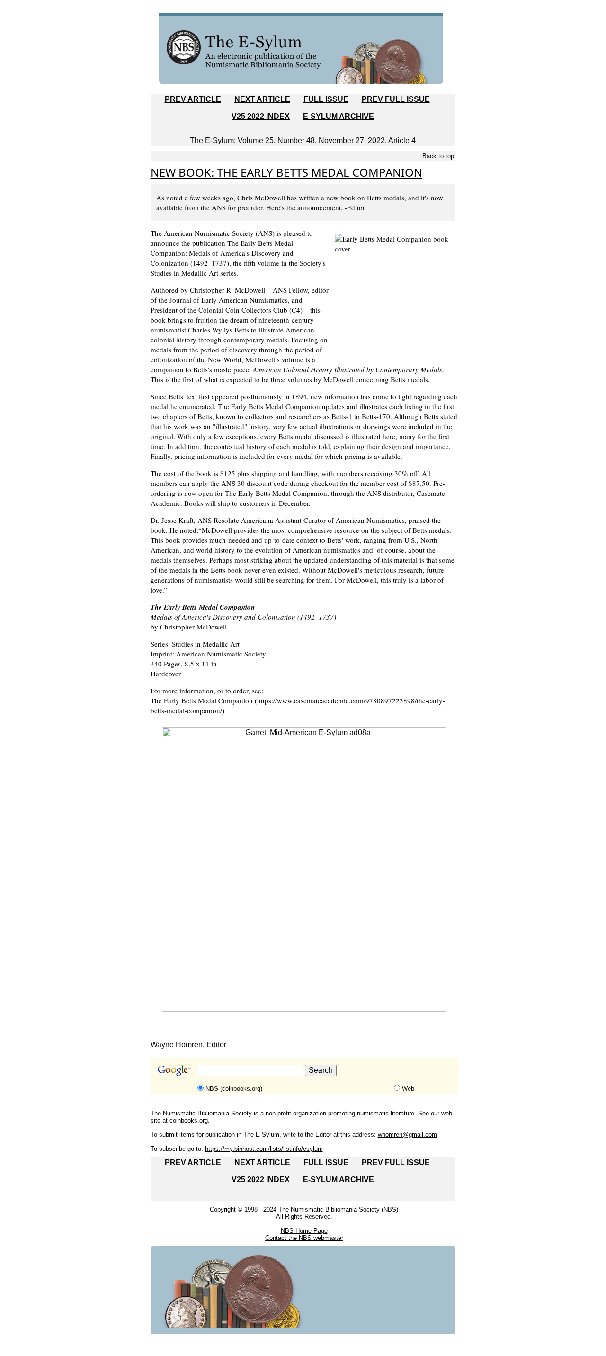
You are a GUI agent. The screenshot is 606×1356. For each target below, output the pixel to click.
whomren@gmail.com (407, 1134)
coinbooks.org (188, 1120)
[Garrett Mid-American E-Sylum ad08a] (304, 869)
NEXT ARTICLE (262, 99)
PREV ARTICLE (193, 99)
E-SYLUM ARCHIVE (338, 116)
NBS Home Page (304, 1230)
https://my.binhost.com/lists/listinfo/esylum (264, 1148)
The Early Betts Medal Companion (203, 700)
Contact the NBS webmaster (304, 1237)
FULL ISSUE (325, 99)
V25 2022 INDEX (261, 116)
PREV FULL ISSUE (396, 99)
